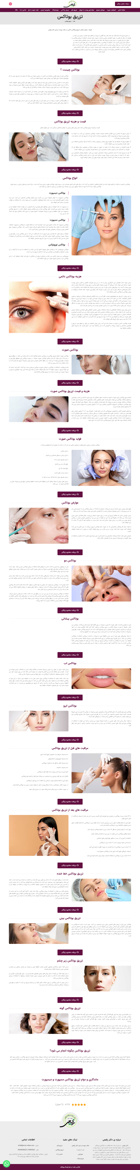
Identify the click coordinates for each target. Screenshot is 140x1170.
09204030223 (22, 1150)
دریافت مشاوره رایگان (123, 4)
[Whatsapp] (6, 1163)
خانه (74, 21)
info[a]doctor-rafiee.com (26, 1145)
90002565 (31, 1150)
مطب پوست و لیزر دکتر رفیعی (80, 1145)
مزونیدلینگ (80, 1158)
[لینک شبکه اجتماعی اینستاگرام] (10, 3)
